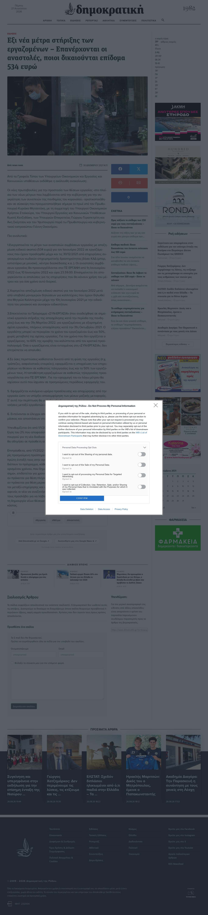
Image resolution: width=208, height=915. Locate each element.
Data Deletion (86, 509)
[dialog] (104, 457)
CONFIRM (82, 498)
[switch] (142, 454)
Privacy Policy (121, 509)
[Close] (157, 406)
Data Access (104, 509)
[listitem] (104, 447)
